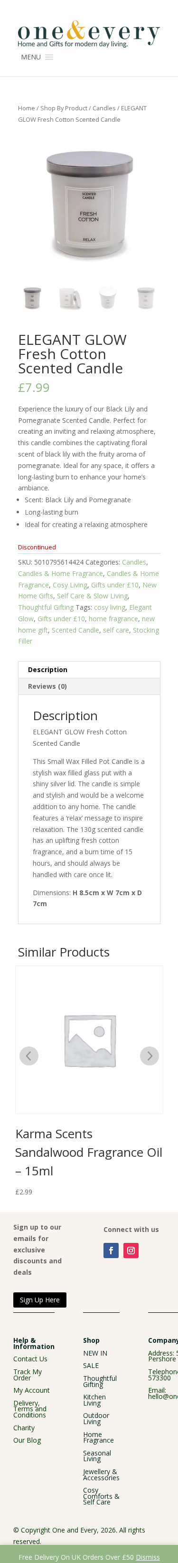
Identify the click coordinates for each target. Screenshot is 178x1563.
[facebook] (111, 1250)
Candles (104, 108)
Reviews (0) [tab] (47, 686)
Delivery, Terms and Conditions (30, 1408)
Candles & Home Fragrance (60, 573)
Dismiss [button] (148, 1557)
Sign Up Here (40, 1299)
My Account (31, 1390)
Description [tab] (47, 669)
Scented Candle (75, 630)
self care (116, 630)
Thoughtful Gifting (46, 607)
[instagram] (131, 1250)
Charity (24, 1427)
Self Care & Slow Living (92, 595)
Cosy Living (70, 584)
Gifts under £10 (115, 584)
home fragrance (113, 618)
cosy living (109, 607)
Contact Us (30, 1358)
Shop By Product (63, 108)
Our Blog (27, 1440)
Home (26, 108)
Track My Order (27, 1374)
